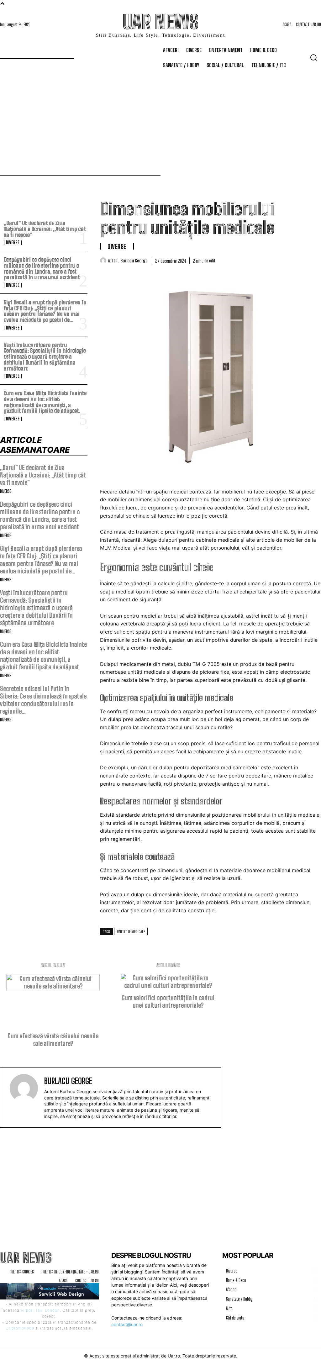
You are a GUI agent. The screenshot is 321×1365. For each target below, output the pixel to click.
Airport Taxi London (40, 1310)
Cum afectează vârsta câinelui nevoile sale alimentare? (53, 1039)
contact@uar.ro (127, 1324)
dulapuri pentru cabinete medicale (198, 540)
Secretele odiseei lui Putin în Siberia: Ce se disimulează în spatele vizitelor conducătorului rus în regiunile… (43, 700)
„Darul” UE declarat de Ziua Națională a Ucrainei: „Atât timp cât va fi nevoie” (45, 229)
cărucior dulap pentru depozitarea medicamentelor (198, 767)
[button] (313, 57)
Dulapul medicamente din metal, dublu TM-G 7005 (160, 664)
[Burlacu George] (104, 260)
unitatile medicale (131, 932)
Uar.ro (174, 1355)
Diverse (12, 242)
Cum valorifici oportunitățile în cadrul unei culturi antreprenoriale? (168, 1001)
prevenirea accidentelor (216, 507)
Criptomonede (20, 1328)
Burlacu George (134, 260)
